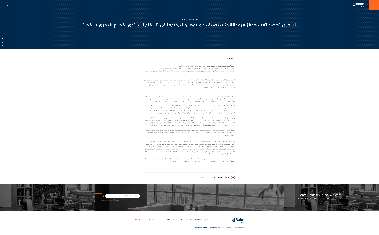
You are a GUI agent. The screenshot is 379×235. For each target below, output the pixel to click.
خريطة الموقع (199, 219)
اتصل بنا (175, 219)
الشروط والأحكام (215, 227)
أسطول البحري (208, 219)
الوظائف (181, 219)
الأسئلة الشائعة (189, 219)
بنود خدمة (105, 200)
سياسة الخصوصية (112, 200)
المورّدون (169, 219)
